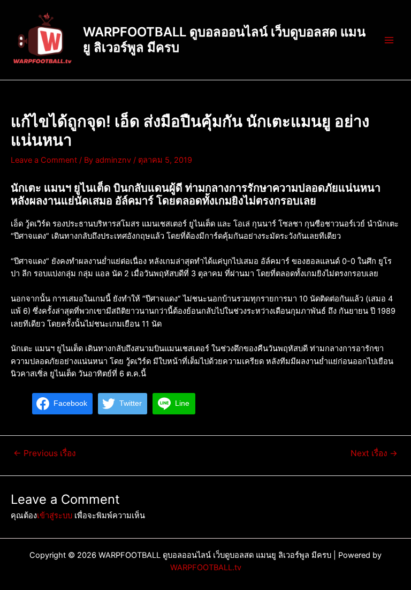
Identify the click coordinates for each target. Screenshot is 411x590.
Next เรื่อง (374, 453)
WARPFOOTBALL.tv (205, 567)
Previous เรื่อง (44, 453)
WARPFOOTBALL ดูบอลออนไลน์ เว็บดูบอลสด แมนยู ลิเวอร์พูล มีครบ (224, 39)
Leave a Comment (44, 160)
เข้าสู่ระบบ (54, 515)
